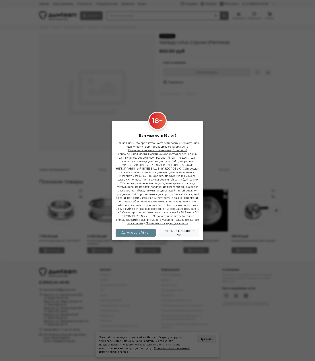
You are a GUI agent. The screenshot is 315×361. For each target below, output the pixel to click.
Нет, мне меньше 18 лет (179, 232)
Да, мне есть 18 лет (135, 232)
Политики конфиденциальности (167, 223)
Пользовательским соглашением (149, 150)
